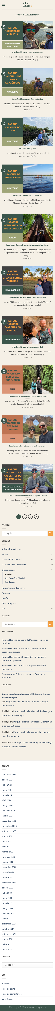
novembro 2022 (9, 872)
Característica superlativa (14, 564)
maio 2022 (7, 903)
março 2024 (7, 805)
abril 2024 (6, 800)
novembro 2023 (9, 825)
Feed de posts (8, 988)
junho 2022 (7, 897)
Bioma (5, 554)
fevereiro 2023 (8, 856)
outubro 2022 (8, 877)
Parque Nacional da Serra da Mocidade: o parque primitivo (25, 641)
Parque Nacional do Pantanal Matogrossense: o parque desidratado (24, 650)
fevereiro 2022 (8, 913)
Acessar (6, 983)
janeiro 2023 (7, 861)
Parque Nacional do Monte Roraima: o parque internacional (25, 703)
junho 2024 (7, 789)
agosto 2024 (7, 779)
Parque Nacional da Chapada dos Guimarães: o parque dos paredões (24, 658)
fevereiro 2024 (8, 810)
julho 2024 (7, 784)
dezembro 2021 (9, 923)
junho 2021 (7, 949)
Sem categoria (8, 603)
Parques (6, 592)
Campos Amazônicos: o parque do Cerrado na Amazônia (23, 675)
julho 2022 (7, 892)
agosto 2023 (7, 836)
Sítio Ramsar (10, 581)
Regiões (5, 598)
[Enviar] (50, 533)
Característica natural (12, 559)
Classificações (8, 569)
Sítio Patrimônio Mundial (15, 578)
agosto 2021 (7, 939)
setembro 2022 (9, 882)
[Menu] (3, 4)
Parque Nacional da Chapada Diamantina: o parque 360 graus (27, 723)
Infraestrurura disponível (13, 587)
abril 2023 (6, 846)
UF (3, 608)
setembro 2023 (9, 831)
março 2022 (7, 908)
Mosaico (8, 574)
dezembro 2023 (9, 820)
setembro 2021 (9, 934)
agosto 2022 (7, 887)
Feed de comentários (12, 993)
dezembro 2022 (9, 867)
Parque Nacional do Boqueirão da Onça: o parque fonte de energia (27, 713)
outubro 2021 (8, 928)
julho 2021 (6, 944)
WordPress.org (9, 998)
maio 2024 (7, 795)
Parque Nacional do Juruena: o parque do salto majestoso (24, 667)
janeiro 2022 (7, 918)
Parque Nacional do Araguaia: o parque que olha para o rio (26, 734)
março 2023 (7, 851)
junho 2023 (7, 841)
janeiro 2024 (7, 815)
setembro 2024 (9, 774)
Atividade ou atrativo (11, 549)
